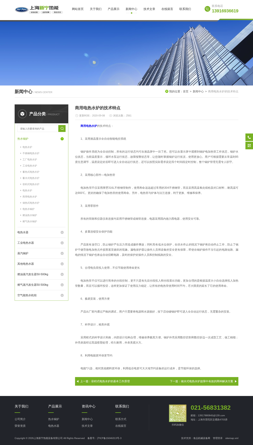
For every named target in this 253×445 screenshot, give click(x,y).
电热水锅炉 (29, 209)
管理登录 (218, 438)
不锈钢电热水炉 (31, 153)
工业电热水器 (25, 242)
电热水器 (22, 232)
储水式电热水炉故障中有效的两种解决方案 (207, 381)
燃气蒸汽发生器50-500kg (32, 284)
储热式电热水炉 (31, 202)
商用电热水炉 (30, 196)
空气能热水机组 (27, 295)
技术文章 (149, 9)
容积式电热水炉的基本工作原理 (110, 381)
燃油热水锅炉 (30, 215)
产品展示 (113, 9)
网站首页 (78, 9)
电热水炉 (27, 147)
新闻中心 (131, 9)
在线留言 (167, 9)
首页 (185, 91)
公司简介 (20, 419)
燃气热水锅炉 (30, 221)
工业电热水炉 (30, 165)
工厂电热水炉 (30, 159)
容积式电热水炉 (31, 184)
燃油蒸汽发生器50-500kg (32, 274)
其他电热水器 (25, 263)
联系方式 (120, 419)
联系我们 (185, 9)
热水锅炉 (22, 138)
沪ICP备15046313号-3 (109, 438)
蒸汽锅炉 (22, 253)
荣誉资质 (20, 425)
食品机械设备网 (201, 438)
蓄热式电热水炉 (31, 171)
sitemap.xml (231, 438)
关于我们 (96, 9)
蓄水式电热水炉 (31, 178)
